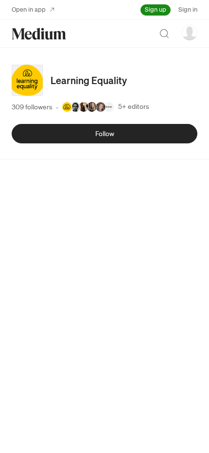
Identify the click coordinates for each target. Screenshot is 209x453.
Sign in (187, 9)
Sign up (155, 9)
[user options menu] (189, 32)
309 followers (32, 107)
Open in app (29, 9)
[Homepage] (39, 34)
